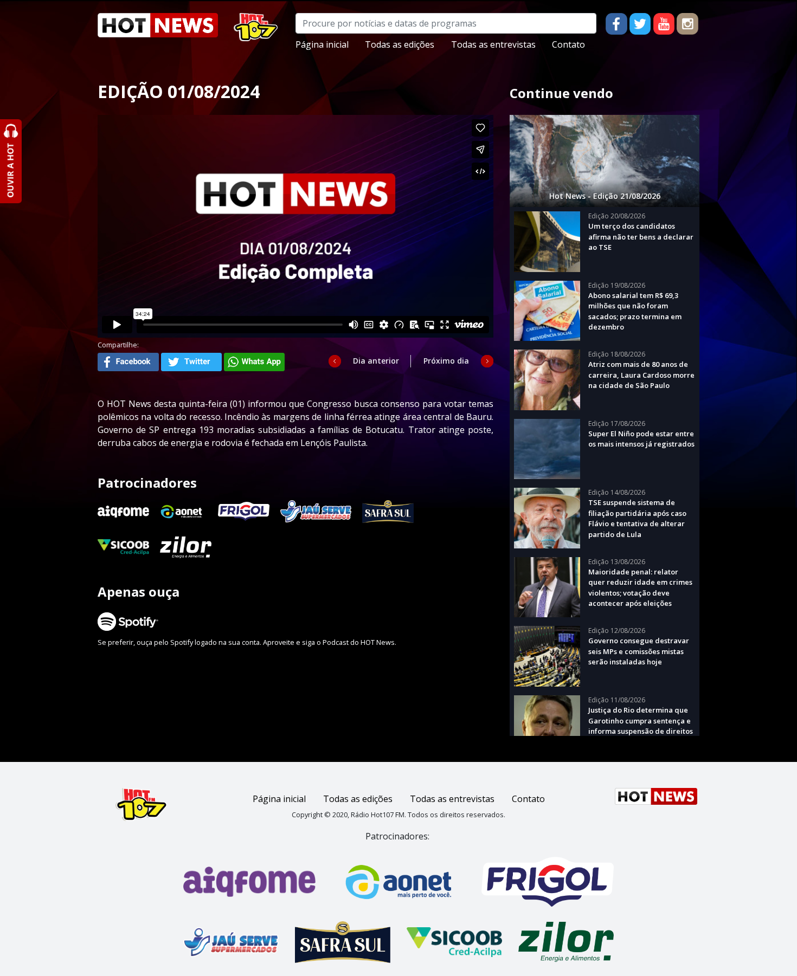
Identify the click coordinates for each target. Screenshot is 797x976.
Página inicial (322, 44)
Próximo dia (446, 361)
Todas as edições (399, 44)
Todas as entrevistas (493, 44)
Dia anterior (376, 361)
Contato (568, 44)
